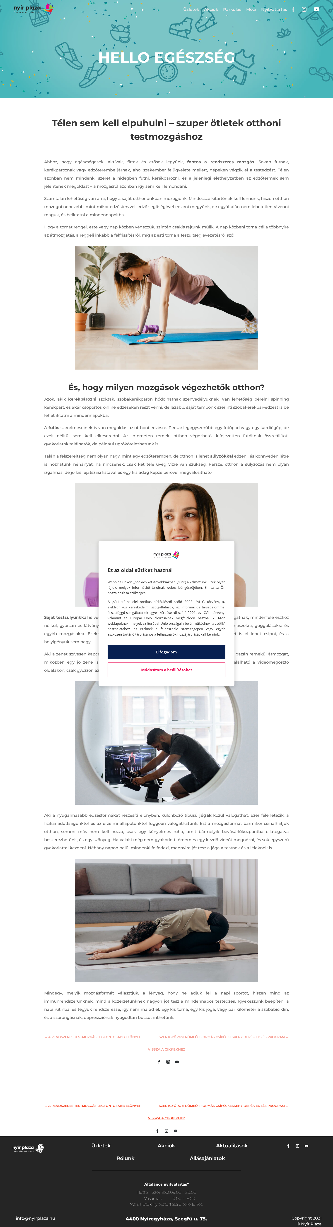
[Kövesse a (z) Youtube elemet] (177, 1062)
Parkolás (232, 9)
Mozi (251, 9)
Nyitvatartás (274, 9)
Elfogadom (166, 652)
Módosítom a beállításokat (166, 669)
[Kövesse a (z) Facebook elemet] (159, 1062)
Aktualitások (232, 1146)
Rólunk (125, 1158)
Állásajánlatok (207, 1158)
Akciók (211, 9)
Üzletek (191, 9)
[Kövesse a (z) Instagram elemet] (168, 1062)
